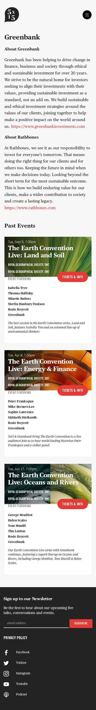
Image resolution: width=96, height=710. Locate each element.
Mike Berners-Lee (21, 406)
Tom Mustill (17, 526)
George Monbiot (20, 515)
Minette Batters (19, 298)
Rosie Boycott (18, 309)
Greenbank (16, 315)
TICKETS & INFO (72, 277)
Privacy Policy (15, 638)
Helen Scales (17, 520)
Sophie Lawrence (21, 412)
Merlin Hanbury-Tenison (26, 304)
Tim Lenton (16, 531)
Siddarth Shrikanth (22, 417)
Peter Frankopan (20, 401)
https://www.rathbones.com (30, 208)
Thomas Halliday (20, 293)
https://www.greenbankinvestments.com (48, 127)
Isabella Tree (17, 288)
